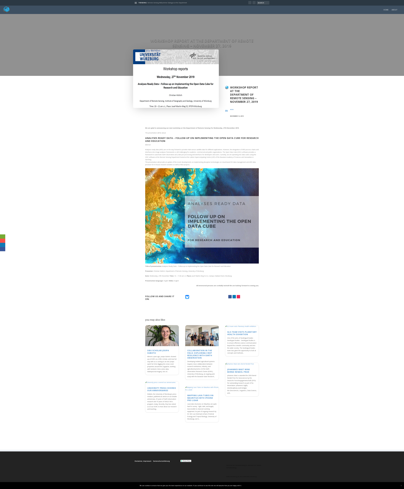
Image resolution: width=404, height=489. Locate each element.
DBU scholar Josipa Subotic (158, 351)
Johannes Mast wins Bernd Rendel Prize (238, 370)
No (251, 485)
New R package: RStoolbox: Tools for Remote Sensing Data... (168, 3)
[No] (401, 485)
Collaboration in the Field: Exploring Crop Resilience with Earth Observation (199, 354)
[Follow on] (242, 296)
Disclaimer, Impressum (143, 461)
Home (385, 10)
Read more (259, 485)
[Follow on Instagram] (238, 296)
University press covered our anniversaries (161, 389)
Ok (245, 485)
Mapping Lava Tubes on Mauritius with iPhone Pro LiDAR (200, 398)
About (394, 10)
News (232, 109)
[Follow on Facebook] (230, 296)
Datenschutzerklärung (161, 461)
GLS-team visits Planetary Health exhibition (242, 333)
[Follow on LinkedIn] (234, 296)
